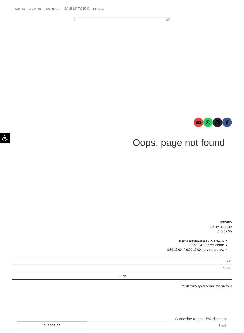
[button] (5, 138)
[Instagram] (217, 122)
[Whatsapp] (208, 122)
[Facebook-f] (227, 122)
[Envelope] (198, 122)
